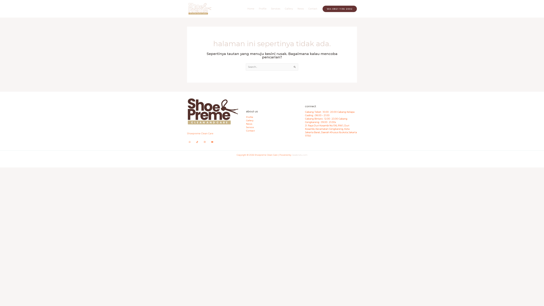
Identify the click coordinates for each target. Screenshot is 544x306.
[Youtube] (212, 142)
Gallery (289, 8)
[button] (339, 9)
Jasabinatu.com (299, 155)
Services (275, 8)
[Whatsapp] (189, 142)
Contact (312, 8)
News (301, 8)
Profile (262, 8)
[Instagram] (204, 142)
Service (250, 127)
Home (250, 8)
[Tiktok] (197, 142)
